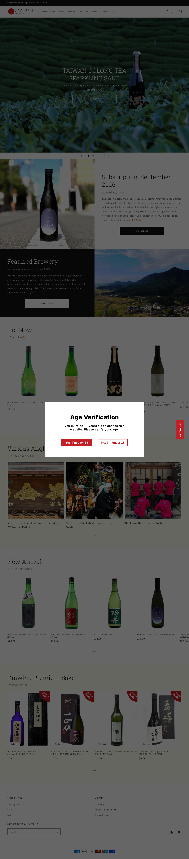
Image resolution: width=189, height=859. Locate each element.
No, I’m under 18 (112, 442)
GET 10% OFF (180, 429)
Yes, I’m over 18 (77, 442)
